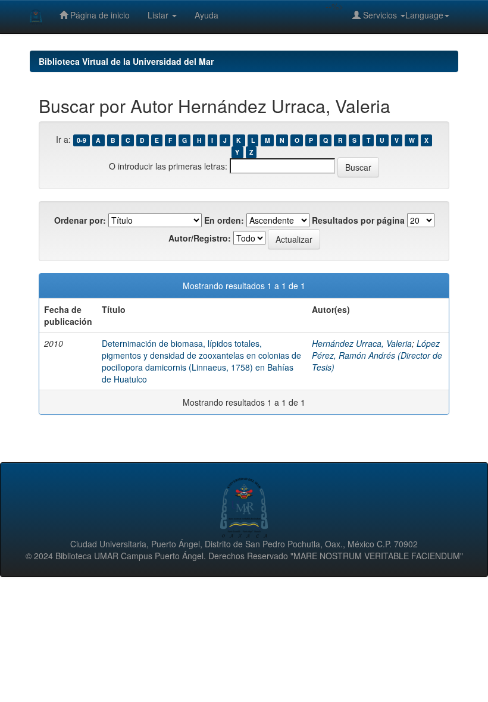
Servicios (380, 15)
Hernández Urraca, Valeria (362, 343)
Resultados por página (358, 220)
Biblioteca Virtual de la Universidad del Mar (126, 61)
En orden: (224, 220)
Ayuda (206, 15)
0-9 (81, 140)
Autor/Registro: (199, 238)
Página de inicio (99, 15)
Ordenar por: (80, 220)
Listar (159, 15)
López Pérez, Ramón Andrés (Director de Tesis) (377, 355)
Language (424, 15)
